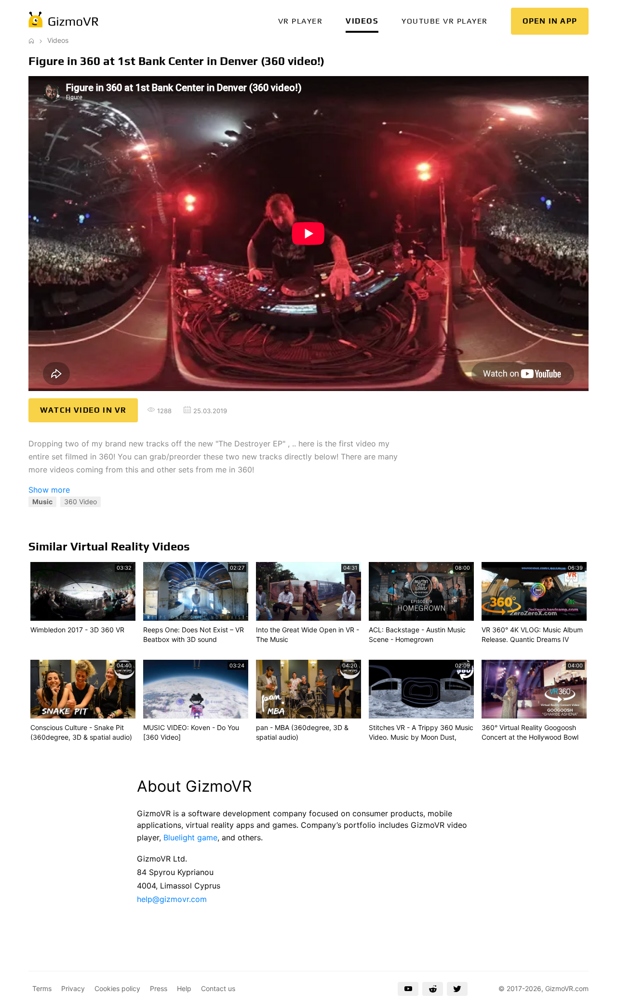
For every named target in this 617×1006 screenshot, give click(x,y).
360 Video (80, 501)
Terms (42, 988)
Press (158, 988)
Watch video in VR (83, 410)
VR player (300, 21)
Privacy (73, 988)
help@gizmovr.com (172, 899)
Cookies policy (117, 988)
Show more (49, 490)
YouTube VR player (445, 21)
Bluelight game (190, 837)
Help (184, 988)
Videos (362, 21)
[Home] (31, 40)
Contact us (218, 988)
